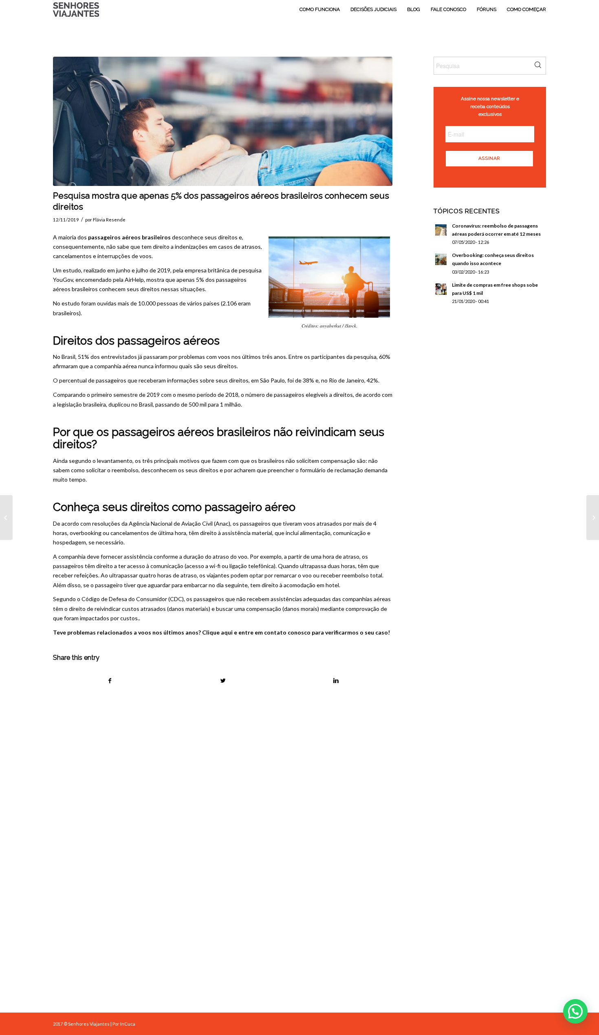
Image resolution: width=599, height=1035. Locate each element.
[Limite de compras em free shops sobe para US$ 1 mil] (592, 517)
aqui (227, 632)
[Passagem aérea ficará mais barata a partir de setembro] (6, 517)
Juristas (323, 982)
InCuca (127, 1023)
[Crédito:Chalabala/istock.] (222, 121)
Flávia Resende (109, 219)
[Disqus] (233, 814)
